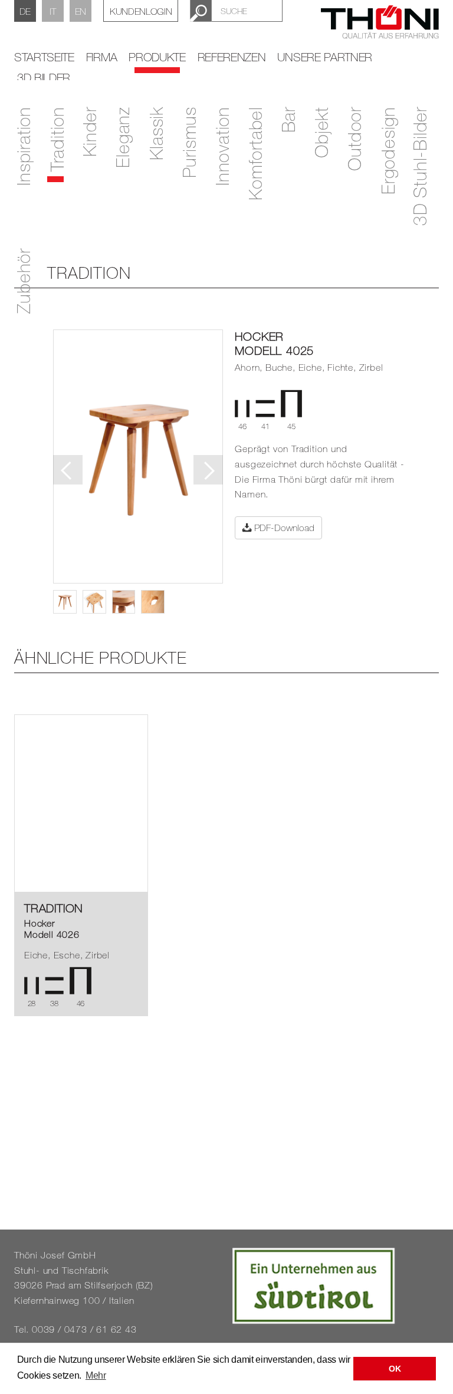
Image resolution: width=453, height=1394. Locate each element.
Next (208, 470)
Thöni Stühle (380, 28)
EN (80, 11)
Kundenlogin (141, 11)
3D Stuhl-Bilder (419, 166)
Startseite (44, 57)
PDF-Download (283, 527)
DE (25, 11)
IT (52, 11)
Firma (101, 57)
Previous (68, 470)
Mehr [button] (96, 1375)
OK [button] (395, 1368)
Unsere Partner (324, 57)
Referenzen (232, 57)
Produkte (157, 57)
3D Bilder (43, 77)
